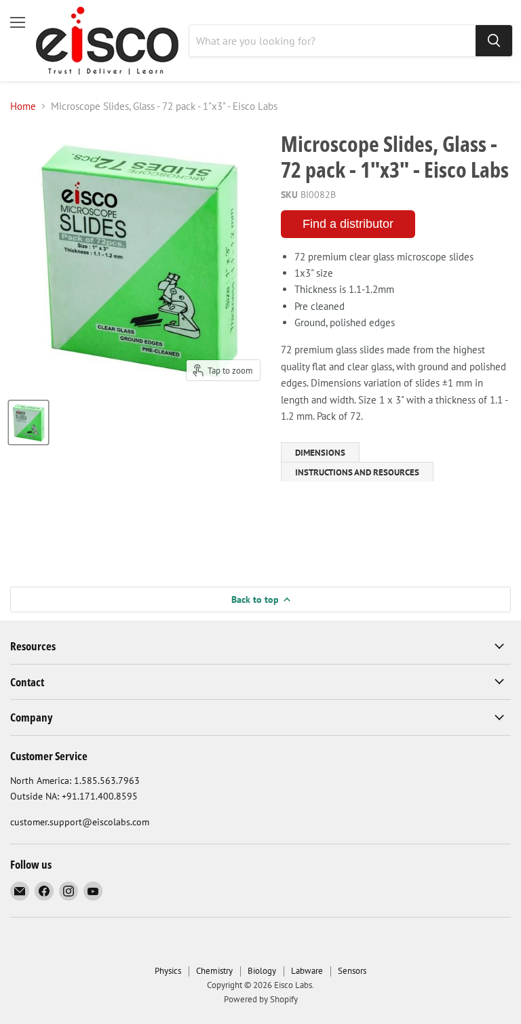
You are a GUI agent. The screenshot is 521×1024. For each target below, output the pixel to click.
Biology (262, 971)
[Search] (494, 40)
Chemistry (214, 971)
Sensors (352, 971)
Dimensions (320, 452)
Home (23, 106)
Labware (307, 971)
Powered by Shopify (261, 999)
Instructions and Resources (357, 472)
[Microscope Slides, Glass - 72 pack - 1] (28, 422)
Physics (168, 971)
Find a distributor (348, 224)
